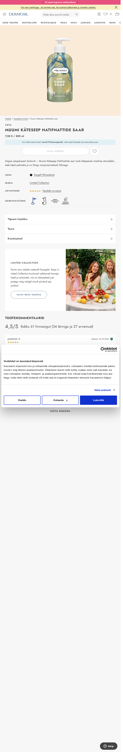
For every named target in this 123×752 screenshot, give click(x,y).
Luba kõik (98, 400)
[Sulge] (116, 7)
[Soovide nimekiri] (105, 14)
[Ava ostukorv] (117, 14)
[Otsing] (76, 14)
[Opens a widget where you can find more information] (108, 746)
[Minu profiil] (111, 14)
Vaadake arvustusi (51, 191)
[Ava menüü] (4, 14)
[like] (94, 151)
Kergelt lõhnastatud (44, 175)
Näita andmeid (102, 390)
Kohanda (58, 400)
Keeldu (22, 400)
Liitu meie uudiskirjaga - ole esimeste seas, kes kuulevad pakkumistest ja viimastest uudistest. (58, 7)
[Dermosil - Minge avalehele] (18, 14)
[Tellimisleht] (99, 14)
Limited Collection (39, 183)
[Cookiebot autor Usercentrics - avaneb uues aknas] (103, 349)
